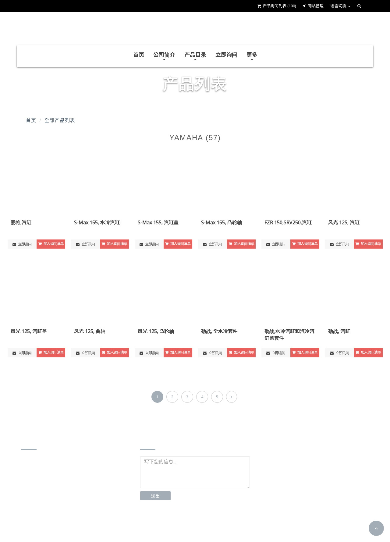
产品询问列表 (279, 6)
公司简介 (164, 54)
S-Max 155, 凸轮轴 (221, 222)
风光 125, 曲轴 (89, 331)
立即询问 (226, 54)
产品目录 (195, 54)
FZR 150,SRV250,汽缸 (288, 222)
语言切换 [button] (339, 6)
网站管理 (316, 6)
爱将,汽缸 (21, 222)
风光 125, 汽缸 (344, 222)
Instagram (203, 524)
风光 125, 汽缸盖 (29, 331)
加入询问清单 (53, 243)
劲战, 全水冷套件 (219, 331)
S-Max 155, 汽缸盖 (158, 222)
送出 (155, 496)
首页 (138, 54)
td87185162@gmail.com (57, 510)
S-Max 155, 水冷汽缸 (97, 222)
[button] (376, 528)
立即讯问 (24, 244)
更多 (251, 54)
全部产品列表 (59, 120)
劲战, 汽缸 (339, 331)
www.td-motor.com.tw (54, 520)
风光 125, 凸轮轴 (156, 331)
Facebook (162, 524)
